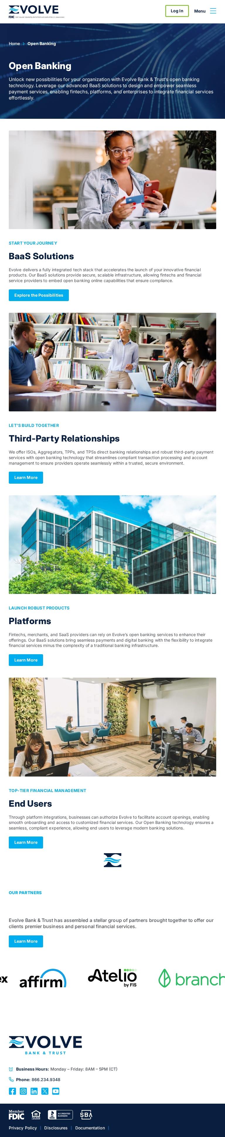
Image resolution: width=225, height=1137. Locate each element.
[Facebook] (12, 1091)
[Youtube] (55, 1091)
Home (14, 43)
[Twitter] (45, 1091)
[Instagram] (23, 1091)
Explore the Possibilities (38, 295)
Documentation (90, 1127)
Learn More (26, 477)
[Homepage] (36, 11)
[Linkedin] (34, 1091)
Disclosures (56, 1127)
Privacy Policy (23, 1127)
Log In (177, 10)
